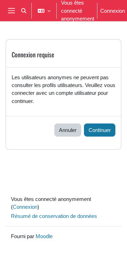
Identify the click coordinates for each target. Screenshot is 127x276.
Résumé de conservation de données (54, 215)
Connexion (112, 10)
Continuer (100, 129)
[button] (23, 10)
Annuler (68, 129)
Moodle (44, 236)
